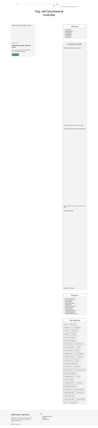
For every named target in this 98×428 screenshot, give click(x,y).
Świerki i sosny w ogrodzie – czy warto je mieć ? (74, 207)
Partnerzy (71, 6)
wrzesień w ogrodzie (79, 389)
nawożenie (80, 356)
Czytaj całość (16, 55)
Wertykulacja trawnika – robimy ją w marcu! (21, 46)
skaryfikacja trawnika (69, 376)
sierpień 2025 (68, 34)
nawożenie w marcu (68, 360)
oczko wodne (77, 366)
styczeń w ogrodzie (68, 379)
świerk (65, 402)
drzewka (66, 330)
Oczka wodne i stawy (70, 303)
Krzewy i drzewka (69, 300)
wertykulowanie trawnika (69, 386)
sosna (78, 376)
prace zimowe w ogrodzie (70, 373)
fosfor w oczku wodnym (69, 337)
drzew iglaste (77, 327)
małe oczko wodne (68, 353)
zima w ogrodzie (80, 399)
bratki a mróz (73, 324)
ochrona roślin (67, 366)
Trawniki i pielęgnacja (69, 311)
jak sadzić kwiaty (79, 343)
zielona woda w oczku (69, 395)
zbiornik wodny (80, 392)
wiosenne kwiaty (68, 389)
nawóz (77, 360)
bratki (65, 324)
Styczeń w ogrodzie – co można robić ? (74, 125)
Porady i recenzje (69, 307)
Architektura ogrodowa (70, 298)
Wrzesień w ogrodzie (69, 288)
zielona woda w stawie (69, 399)
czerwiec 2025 (68, 35)
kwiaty (77, 350)
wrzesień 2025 (68, 32)
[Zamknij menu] (57, 4)
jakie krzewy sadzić (68, 343)
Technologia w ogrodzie (70, 310)
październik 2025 (69, 31)
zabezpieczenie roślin (69, 392)
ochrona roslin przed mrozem (70, 363)
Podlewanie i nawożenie (70, 306)
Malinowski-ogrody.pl (20, 414)
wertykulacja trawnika (69, 382)
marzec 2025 (68, 37)
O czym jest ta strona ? (64, 6)
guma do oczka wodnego (69, 340)
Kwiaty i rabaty (68, 301)
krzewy (78, 347)
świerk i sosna (73, 402)
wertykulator (80, 382)
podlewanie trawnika (80, 369)
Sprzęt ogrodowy (69, 309)
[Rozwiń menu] (54, 6)
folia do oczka (74, 330)
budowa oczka (67, 327)
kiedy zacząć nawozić (69, 347)
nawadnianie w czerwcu (69, 356)
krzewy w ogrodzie (68, 350)
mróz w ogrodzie (79, 353)
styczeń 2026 (68, 29)
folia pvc (74, 334)
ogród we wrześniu (68, 369)
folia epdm (66, 334)
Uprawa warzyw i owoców (71, 313)
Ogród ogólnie (68, 304)
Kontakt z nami (76, 6)
